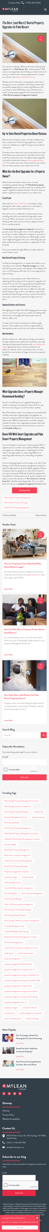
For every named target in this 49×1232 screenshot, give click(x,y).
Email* (5, 757)
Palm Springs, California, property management (21, 920)
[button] (37, 1218)
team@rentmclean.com (15, 1147)
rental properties (28, 877)
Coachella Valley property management (18, 888)
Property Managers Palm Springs (16, 931)
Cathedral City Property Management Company (22, 839)
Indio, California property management (18, 904)
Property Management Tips (14, 926)
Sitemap (5, 1110)
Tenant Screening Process (13, 942)
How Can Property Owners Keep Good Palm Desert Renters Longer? (22, 565)
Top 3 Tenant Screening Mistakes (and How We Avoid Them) (28, 1063)
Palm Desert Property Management (17, 497)
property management (12, 958)
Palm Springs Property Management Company (21, 800)
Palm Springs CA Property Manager (17, 909)
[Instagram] (20, 1093)
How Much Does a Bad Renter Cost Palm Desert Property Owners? (21, 696)
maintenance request (25, 953)
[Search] (44, 735)
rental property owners (12, 882)
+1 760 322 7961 (19, 1142)
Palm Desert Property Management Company (21, 833)
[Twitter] (14, 1093)
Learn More (8, 588)
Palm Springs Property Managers (16, 811)
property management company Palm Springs (21, 996)
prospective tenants (30, 1007)
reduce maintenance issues (25, 77)
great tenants (33, 574)
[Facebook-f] (3, 1093)
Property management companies (16, 871)
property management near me (15, 1002)
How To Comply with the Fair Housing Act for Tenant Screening (29, 1037)
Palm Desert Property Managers (16, 502)
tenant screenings (32, 1018)
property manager (10, 877)
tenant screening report (12, 1018)
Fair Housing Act (10, 893)
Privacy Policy (8, 1114)
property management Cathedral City (18, 964)
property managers (11, 1007)
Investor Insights (10, 844)
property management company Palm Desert (20, 991)
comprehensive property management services (21, 947)
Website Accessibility (11, 1118)
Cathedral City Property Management (18, 860)
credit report (8, 953)
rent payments (9, 1013)
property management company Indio (18, 985)
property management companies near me (19, 969)
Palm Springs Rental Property (15, 915)
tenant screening (38, 817)
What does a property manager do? (17, 855)
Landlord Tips (38, 811)
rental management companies (31, 1013)
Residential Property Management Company (20, 936)
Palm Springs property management (17, 806)
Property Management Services (15, 817)
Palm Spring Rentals (11, 822)
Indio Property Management (32, 893)
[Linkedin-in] (9, 1093)
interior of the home (20, 203)
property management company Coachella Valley (22, 980)
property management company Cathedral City (21, 975)
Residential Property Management (16, 507)
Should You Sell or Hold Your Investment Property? (26, 1050)
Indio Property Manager (13, 898)
